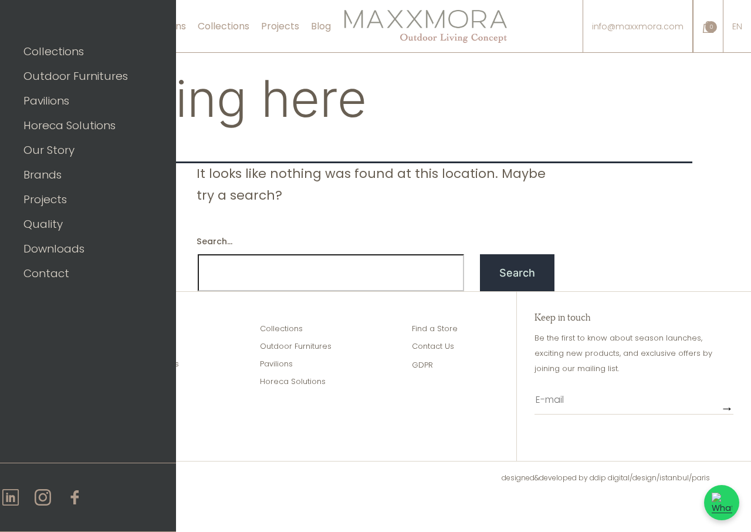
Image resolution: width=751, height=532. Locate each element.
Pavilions (46, 101)
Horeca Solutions (69, 125)
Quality (43, 224)
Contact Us (433, 346)
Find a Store (435, 328)
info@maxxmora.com (638, 26)
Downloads (53, 249)
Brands (42, 175)
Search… (214, 241)
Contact (46, 273)
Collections (53, 51)
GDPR (422, 365)
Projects (45, 199)
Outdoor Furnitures (75, 76)
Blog (321, 26)
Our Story (49, 150)
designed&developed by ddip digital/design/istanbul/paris (606, 478)
